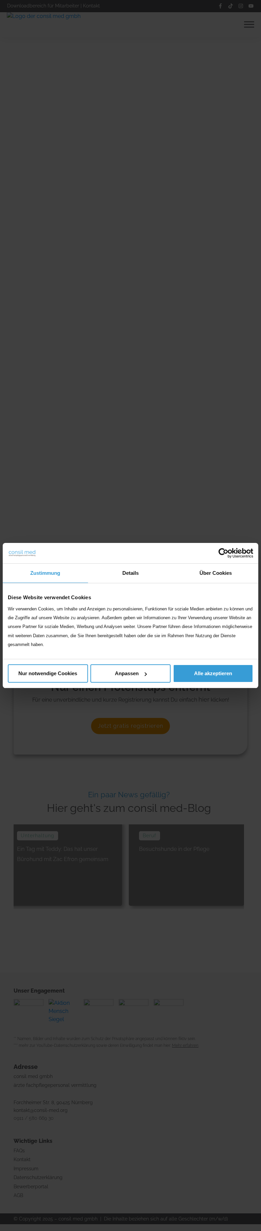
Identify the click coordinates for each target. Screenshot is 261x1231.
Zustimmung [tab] (45, 573)
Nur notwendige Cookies (47, 673)
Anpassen (127, 673)
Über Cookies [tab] (215, 573)
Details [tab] (130, 573)
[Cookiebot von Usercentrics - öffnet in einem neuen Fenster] (223, 553)
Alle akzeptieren (213, 673)
